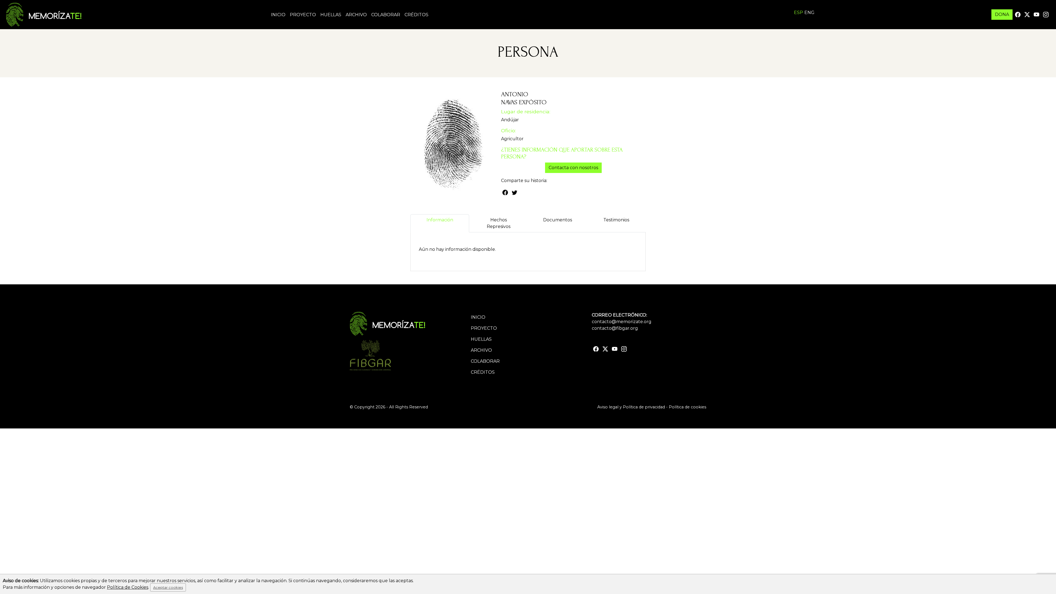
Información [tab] (440, 219)
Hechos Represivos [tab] (498, 223)
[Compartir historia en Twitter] (514, 192)
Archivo (356, 14)
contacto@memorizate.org (621, 321)
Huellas (330, 14)
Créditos (416, 14)
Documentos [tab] (557, 219)
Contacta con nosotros (573, 167)
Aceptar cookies (168, 587)
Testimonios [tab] (616, 219)
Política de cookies (687, 407)
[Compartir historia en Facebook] (505, 192)
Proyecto (303, 14)
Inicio (278, 14)
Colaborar (385, 14)
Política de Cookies (127, 587)
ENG (809, 12)
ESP (798, 12)
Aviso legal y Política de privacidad (631, 407)
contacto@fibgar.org (615, 328)
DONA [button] (1002, 14)
